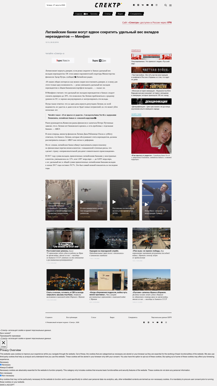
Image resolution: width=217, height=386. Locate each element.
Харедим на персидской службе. (107, 253)
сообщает (70, 76)
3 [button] (112, 222)
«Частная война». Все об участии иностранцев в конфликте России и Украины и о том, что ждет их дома (150, 77)
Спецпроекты (136, 13)
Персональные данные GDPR (161, 317)
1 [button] (105, 222)
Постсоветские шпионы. (65, 255)
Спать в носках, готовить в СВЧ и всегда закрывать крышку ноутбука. (65, 294)
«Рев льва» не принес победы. (151, 254)
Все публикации (71, 317)
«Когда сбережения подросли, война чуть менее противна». (108, 295)
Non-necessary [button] (6, 373)
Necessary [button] (4, 362)
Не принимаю (15, 335)
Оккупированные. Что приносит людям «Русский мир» (150, 62)
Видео (120, 13)
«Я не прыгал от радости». (151, 157)
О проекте (48, 317)
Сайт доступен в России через (147, 22)
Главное (78, 13)
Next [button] (174, 200)
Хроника (93, 13)
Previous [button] (42, 200)
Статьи (108, 13)
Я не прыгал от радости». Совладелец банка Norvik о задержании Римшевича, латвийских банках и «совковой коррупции (82, 116)
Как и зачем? (5, 333)
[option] (60, 200)
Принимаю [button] (4, 335)
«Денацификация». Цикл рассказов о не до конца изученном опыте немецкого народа (150, 107)
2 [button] (108, 222)
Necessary (6, 364)
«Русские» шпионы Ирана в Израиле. (150, 295)
